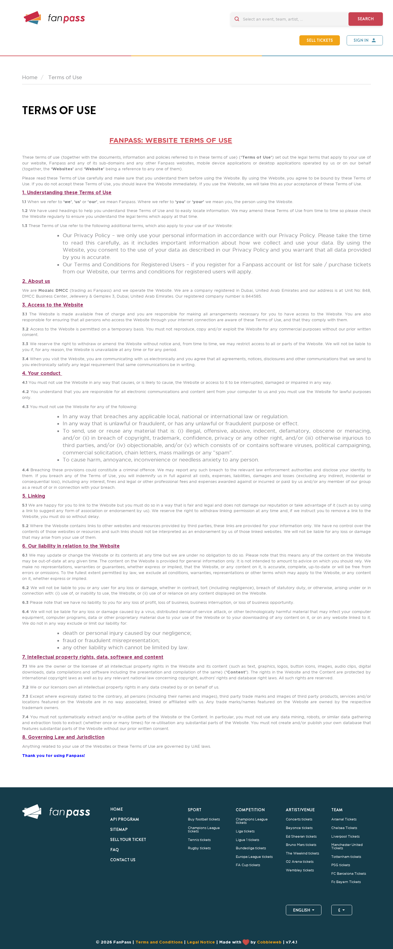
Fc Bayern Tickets (346, 882)
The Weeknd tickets (302, 853)
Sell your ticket (128, 839)
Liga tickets (245, 831)
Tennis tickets (199, 840)
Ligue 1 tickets (247, 840)
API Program (124, 819)
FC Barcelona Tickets (348, 874)
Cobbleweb (269, 941)
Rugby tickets (199, 848)
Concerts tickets (299, 819)
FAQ (114, 849)
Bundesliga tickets (251, 848)
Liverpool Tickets (345, 837)
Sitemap (119, 829)
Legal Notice (201, 941)
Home (116, 809)
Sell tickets (320, 40)
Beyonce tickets (299, 828)
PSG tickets (340, 865)
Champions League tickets (204, 829)
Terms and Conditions (159, 941)
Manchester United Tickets (347, 846)
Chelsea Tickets (344, 828)
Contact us (122, 859)
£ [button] (339, 910)
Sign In (361, 40)
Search (366, 18)
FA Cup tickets (248, 865)
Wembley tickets (300, 870)
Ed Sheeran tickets (301, 837)
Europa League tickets (254, 857)
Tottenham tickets (346, 857)
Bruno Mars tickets (301, 845)
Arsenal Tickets (343, 819)
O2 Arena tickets (299, 862)
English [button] (301, 910)
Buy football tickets (204, 819)
